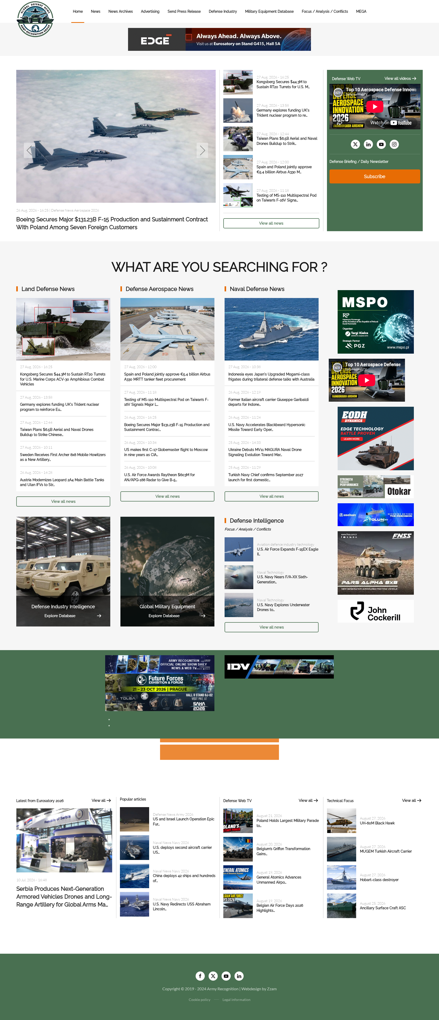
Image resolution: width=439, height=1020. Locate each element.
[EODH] (376, 437)
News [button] (95, 11)
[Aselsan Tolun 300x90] (376, 514)
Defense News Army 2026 (173, 814)
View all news (271, 223)
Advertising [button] (150, 11)
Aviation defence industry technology (285, 544)
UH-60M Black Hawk (377, 823)
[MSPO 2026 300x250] (376, 321)
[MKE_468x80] (159, 701)
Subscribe (374, 176)
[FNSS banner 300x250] (376, 562)
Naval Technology (270, 572)
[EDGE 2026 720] (219, 38)
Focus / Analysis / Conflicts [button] (325, 11)
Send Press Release (184, 11)
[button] (29, 150)
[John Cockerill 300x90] (376, 610)
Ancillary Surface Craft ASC (383, 908)
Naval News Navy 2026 (69, 210)
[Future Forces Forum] (159, 682)
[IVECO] (279, 666)
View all (98, 800)
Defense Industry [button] (223, 11)
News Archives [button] (120, 11)
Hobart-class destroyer (379, 880)
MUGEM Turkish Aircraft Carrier (386, 851)
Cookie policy (199, 999)
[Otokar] (376, 486)
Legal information (236, 999)
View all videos (398, 78)
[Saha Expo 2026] (159, 664)
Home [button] (78, 11)
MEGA (361, 11)
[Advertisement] (219, 741)
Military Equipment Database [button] (269, 11)
